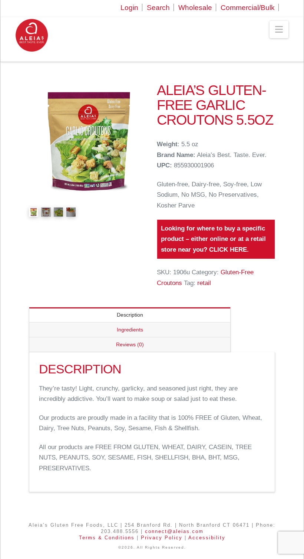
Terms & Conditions (107, 537)
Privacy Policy (161, 537)
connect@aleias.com (174, 531)
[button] (279, 29)
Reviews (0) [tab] (130, 344)
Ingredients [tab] (130, 330)
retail (204, 283)
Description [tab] (130, 315)
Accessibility (206, 537)
